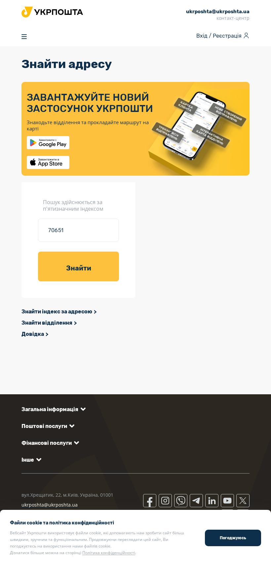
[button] (52, 409)
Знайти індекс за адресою (56, 311)
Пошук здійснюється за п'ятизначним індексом (73, 205)
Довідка (32, 334)
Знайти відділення (46, 323)
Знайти (78, 268)
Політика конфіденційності (108, 552)
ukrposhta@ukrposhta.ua (49, 505)
